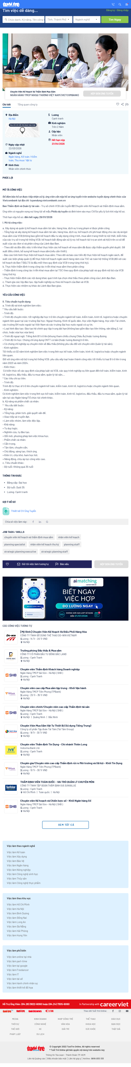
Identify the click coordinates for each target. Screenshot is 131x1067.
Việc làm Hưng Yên (17, 935)
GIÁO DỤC (115, 1019)
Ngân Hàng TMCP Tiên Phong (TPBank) (40, 691)
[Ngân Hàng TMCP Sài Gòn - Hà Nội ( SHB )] (11, 675)
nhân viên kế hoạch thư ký (44, 544)
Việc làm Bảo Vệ (15, 860)
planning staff (72, 544)
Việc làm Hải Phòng (17, 930)
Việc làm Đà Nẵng (16, 926)
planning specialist (14, 544)
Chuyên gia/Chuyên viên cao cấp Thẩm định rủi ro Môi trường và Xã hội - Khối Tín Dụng (71, 763)
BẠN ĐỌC (115, 1024)
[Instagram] (120, 1010)
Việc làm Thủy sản (17, 878)
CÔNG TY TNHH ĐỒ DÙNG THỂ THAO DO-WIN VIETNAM (48, 635)
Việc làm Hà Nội (15, 908)
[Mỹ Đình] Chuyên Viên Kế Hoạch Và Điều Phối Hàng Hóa (53, 631)
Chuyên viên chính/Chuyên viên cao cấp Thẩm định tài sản (55, 706)
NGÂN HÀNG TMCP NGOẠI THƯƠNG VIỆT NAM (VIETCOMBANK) (44, 95)
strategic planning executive (20, 551)
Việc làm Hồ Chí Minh (18, 904)
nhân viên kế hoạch (68, 537)
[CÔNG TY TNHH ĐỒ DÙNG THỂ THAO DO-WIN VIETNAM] (11, 637)
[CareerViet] (113, 1004)
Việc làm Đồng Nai (17, 917)
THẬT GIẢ (116, 1029)
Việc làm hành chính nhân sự (22, 983)
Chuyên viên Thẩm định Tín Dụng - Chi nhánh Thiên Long (53, 744)
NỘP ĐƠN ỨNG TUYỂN (102, 93)
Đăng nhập (122, 10)
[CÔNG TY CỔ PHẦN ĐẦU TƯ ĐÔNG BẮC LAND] (11, 656)
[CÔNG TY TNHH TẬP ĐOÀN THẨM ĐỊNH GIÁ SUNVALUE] (11, 787)
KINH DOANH (40, 1019)
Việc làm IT (13, 974)
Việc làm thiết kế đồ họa (20, 987)
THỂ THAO (91, 1019)
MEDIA (15, 1019)
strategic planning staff (54, 551)
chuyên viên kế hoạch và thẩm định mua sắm (28, 537)
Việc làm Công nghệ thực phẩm (23, 882)
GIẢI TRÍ (65, 1029)
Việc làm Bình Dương (18, 913)
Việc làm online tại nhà (19, 956)
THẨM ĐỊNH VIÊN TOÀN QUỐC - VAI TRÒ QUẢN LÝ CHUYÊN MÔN (57, 781)
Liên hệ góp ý (74, 1058)
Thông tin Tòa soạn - (56, 1055)
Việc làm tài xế (15, 978)
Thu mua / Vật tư (23, 160)
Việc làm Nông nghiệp (19, 869)
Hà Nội (12, 118)
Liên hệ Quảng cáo (36, 1058)
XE (40, 1029)
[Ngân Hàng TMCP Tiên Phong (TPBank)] (11, 693)
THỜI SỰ (15, 1024)
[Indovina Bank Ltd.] (11, 750)
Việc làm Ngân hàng (17, 865)
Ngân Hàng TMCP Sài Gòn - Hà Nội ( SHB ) (41, 672)
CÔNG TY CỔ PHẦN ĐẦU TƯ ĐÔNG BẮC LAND (43, 654)
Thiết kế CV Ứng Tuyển (23, 510)
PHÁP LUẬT (15, 1034)
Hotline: (93, 1058)
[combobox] (24, 19)
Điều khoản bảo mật (57, 1058)
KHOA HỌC (91, 1024)
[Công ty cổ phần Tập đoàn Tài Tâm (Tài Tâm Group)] (11, 731)
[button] (120, 4)
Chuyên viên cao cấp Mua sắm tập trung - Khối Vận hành (53, 688)
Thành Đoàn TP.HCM (75, 1055)
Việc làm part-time (17, 961)
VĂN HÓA (65, 1024)
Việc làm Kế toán (16, 852)
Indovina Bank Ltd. (30, 748)
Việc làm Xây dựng (17, 856)
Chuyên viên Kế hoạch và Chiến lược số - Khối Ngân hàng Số (55, 800)
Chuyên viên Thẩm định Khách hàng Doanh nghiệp (50, 669)
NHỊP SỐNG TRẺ (65, 1019)
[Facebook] (113, 1010)
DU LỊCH (40, 1034)
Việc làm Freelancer (18, 969)
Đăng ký (110, 10)
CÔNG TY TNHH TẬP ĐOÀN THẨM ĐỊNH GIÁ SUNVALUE (48, 785)
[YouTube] (127, 1010)
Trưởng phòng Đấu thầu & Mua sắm (40, 650)
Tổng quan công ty (28, 104)
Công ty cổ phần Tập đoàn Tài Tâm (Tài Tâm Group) (47, 729)
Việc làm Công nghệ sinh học (22, 874)
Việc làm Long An (16, 921)
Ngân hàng (14, 156)
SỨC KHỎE (91, 1029)
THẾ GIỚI (15, 1029)
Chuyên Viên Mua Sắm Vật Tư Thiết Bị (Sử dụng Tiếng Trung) (55, 725)
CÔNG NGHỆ (40, 1024)
